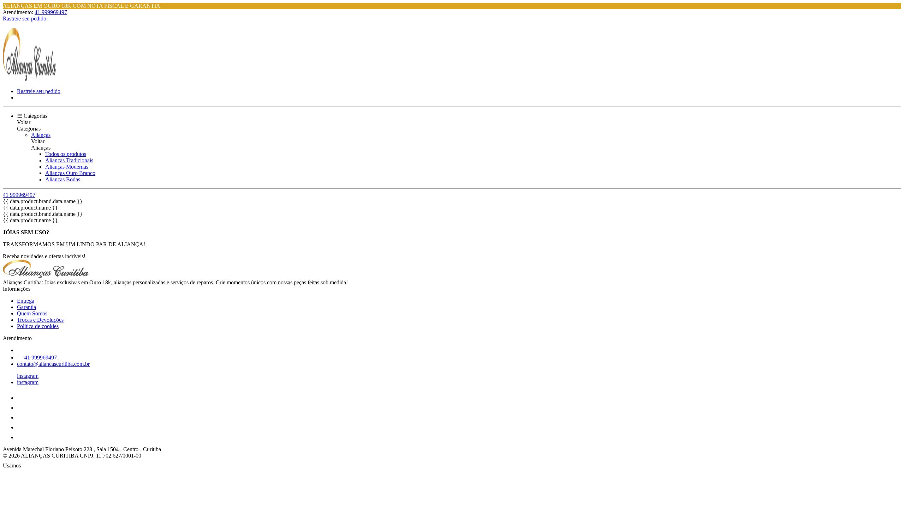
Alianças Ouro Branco (70, 173)
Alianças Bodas (62, 179)
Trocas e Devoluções (40, 320)
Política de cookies (38, 326)
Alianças (40, 135)
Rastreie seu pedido (24, 19)
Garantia (26, 307)
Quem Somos (32, 313)
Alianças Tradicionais (69, 160)
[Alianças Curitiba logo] (29, 79)
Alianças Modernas (66, 167)
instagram (27, 376)
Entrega (25, 301)
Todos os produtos (65, 154)
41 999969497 (51, 12)
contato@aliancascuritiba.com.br (53, 364)
